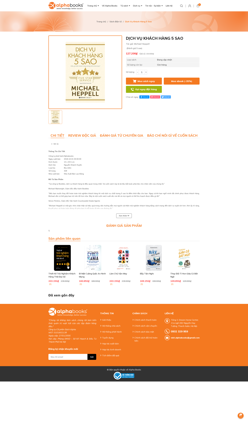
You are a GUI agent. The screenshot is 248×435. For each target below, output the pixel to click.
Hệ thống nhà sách (111, 326)
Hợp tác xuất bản (110, 343)
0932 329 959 (179, 331)
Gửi (92, 357)
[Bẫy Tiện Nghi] (154, 258)
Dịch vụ (136, 5)
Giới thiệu (106, 320)
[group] (85, 72)
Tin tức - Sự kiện (153, 5)
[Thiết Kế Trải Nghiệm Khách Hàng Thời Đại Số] (62, 258)
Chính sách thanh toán (145, 320)
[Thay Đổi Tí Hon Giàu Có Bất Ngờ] (184, 258)
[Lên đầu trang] (241, 423)
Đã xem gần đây (61, 295)
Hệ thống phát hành (112, 331)
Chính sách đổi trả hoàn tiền (145, 339)
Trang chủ (92, 5)
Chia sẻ (145, 97)
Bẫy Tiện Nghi (147, 273)
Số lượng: (130, 72)
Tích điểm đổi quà (110, 355)
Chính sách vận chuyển (145, 326)
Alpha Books (135, 369)
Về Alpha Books (109, 5)
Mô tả (56, 144)
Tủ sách (124, 5)
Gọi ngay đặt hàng (146, 89)
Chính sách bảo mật (144, 331)
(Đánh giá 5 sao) (134, 48)
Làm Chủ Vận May (118, 273)
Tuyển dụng (107, 337)
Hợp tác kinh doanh (111, 349)
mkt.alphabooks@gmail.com (185, 337)
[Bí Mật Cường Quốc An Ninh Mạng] (93, 258)
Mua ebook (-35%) (181, 81)
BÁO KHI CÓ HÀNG (181, 89)
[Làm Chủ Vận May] (123, 258)
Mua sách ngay (146, 81)
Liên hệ (169, 5)
